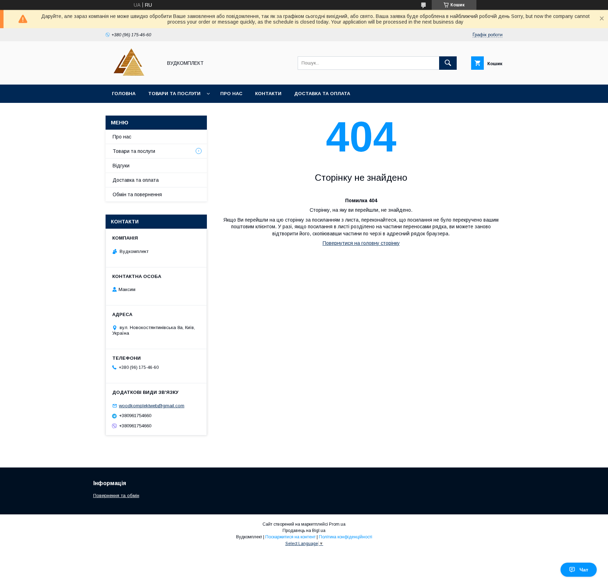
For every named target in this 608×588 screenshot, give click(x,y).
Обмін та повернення (137, 194)
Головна (123, 93)
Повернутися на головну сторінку (361, 243)
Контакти (268, 93)
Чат (584, 569)
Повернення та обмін (116, 495)
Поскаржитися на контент (290, 536)
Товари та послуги (174, 93)
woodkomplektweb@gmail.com (151, 405)
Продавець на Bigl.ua (304, 530)
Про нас (231, 93)
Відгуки (121, 165)
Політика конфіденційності (345, 536)
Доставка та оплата (322, 93)
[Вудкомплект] (132, 75)
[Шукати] (448, 63)
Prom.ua (337, 524)
